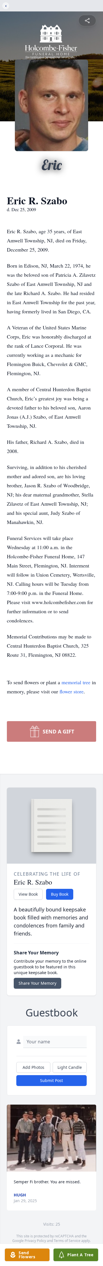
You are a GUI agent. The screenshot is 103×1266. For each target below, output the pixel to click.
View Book (28, 894)
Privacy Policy (35, 1240)
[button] (51, 1138)
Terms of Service (67, 1240)
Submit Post (51, 1080)
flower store (72, 691)
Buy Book (59, 894)
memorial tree (76, 682)
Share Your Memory (37, 983)
